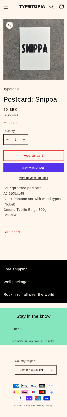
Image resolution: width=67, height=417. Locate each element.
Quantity (9, 131)
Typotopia (27, 405)
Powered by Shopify (43, 405)
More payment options (33, 177)
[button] (5, 7)
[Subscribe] (55, 329)
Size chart (11, 232)
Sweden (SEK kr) (31, 370)
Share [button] (12, 123)
